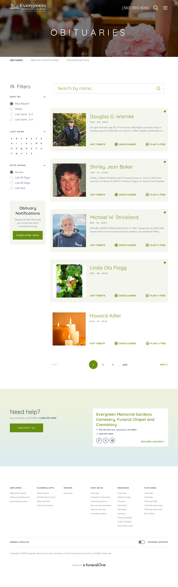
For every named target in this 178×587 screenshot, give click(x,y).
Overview (68, 493)
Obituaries (15, 488)
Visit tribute (97, 144)
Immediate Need (98, 513)
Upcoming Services (19, 501)
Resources (123, 488)
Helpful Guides (124, 497)
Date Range (18, 165)
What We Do (97, 488)
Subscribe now (27, 235)
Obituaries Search (18, 493)
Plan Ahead (150, 488)
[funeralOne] (96, 564)
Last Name (17, 131)
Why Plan (148, 497)
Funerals (121, 501)
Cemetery (122, 509)
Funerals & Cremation (100, 497)
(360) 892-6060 (135, 7)
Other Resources (125, 526)
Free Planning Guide (153, 505)
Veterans (122, 513)
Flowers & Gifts (45, 488)
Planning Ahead (125, 517)
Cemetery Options (99, 501)
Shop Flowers (43, 493)
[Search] (158, 88)
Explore (152, 441)
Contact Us (26, 427)
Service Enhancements (101, 505)
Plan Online (149, 513)
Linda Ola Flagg (108, 267)
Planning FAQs (151, 501)
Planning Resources (153, 509)
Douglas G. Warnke (112, 116)
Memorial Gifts (43, 501)
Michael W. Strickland (114, 217)
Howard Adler (105, 315)
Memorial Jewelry (45, 505)
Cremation (122, 505)
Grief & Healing (124, 521)
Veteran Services (98, 509)
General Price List (19, 542)
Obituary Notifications (20, 497)
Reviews (68, 488)
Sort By (15, 97)
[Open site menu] (165, 8)
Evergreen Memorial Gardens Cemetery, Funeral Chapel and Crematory (125, 419)
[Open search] (156, 8)
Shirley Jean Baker (111, 167)
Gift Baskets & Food (46, 497)
